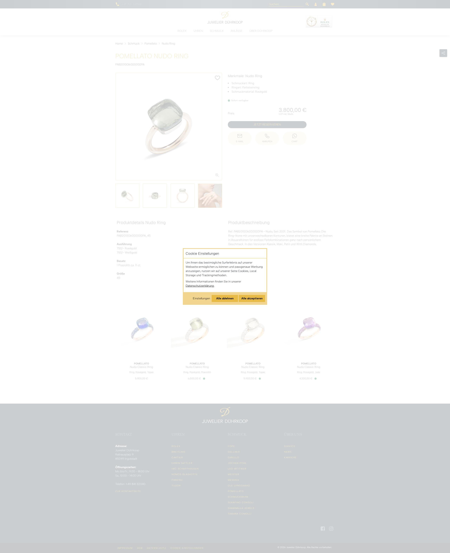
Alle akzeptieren (252, 298)
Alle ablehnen (225, 298)
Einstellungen (201, 298)
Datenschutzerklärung (200, 285)
